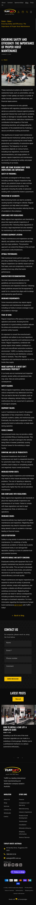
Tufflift (10, 887)
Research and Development (23, 817)
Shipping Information (23, 833)
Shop (5, 803)
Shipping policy (29, 890)
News (9, 21)
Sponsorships (19, 2)
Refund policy (19, 890)
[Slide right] (22, 758)
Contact (10, 2)
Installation (22, 825)
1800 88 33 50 (11, 854)
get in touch (18, 605)
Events (6, 816)
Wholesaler (7, 813)
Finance (21, 799)
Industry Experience (25, 812)
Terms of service (9, 890)
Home (3, 21)
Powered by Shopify (17, 887)
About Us (4, 4)
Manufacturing (24, 808)
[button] (27, 12)
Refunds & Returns (25, 828)
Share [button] (5, 60)
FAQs (32, 2)
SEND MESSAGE (13, 679)
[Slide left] (14, 758)
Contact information (19, 893)
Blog (26, 2)
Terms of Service (24, 837)
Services (6, 806)
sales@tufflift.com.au (13, 858)
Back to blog (19, 615)
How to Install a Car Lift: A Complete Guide (15, 728)
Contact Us (7, 809)
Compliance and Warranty (24, 804)
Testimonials (23, 821)
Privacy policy (28, 887)
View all (18, 699)
